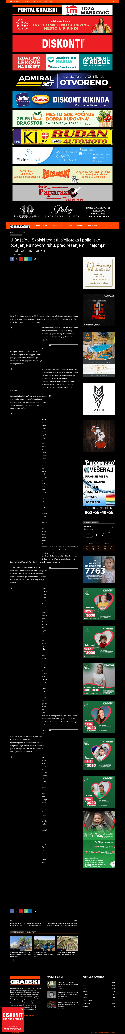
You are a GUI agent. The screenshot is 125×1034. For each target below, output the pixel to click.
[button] (112, 226)
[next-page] (14, 960)
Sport (70, 226)
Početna (36, 226)
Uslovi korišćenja (104, 1032)
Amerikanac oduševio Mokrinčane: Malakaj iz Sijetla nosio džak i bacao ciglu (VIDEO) (20, 954)
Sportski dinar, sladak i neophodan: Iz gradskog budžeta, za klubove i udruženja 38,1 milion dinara (62, 924)
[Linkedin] (30, 259)
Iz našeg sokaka (57, 226)
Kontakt (51, 1)
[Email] (35, 259)
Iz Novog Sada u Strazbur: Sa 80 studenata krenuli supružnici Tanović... (68, 1004)
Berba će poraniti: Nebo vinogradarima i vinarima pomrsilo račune (43, 954)
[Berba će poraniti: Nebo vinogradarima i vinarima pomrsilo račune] (44, 943)
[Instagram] (113, 1)
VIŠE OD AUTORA (30, 932)
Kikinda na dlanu (37, 1)
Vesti (45, 226)
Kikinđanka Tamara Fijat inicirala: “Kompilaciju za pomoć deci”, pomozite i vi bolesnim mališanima (25, 924)
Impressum (94, 1032)
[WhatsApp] (26, 259)
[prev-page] (11, 960)
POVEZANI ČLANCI (17, 932)
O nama (45, 1)
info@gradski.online (28, 1015)
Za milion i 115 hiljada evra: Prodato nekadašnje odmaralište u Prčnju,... (68, 984)
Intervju (80, 226)
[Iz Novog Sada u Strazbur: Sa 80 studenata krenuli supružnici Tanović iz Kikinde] (51, 1004)
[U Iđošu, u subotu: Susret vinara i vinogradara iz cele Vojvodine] (67, 943)
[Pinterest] (21, 259)
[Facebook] (109, 1)
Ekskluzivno (92, 226)
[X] (17, 259)
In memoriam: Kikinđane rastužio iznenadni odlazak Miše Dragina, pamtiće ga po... (68, 994)
